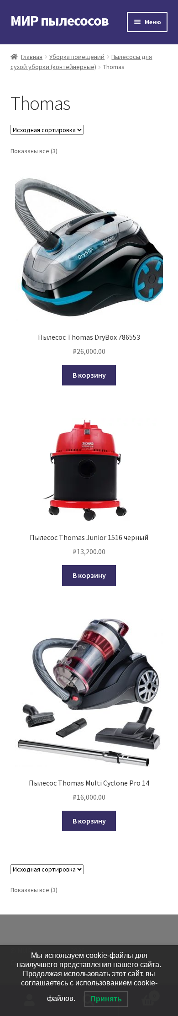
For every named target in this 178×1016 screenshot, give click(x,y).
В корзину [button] (89, 375)
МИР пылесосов (59, 20)
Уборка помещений (77, 57)
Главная (31, 57)
